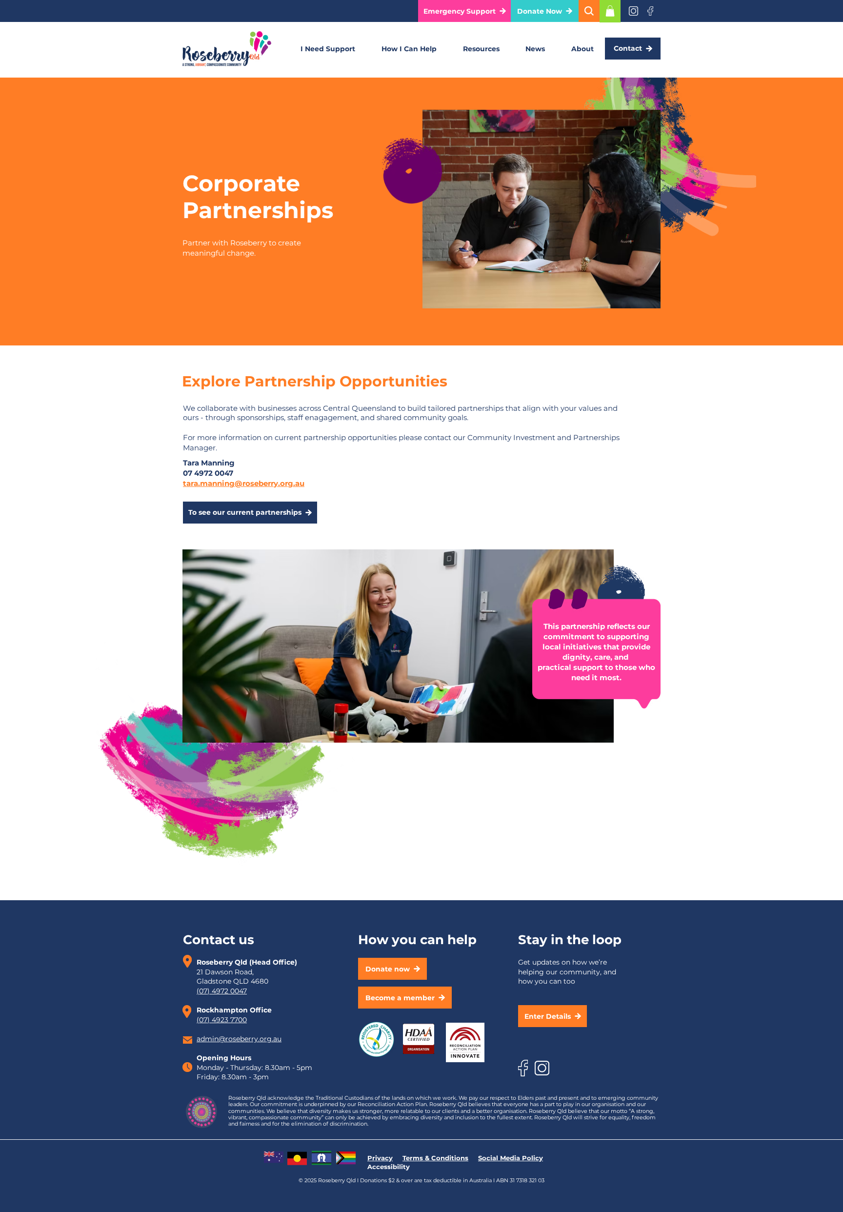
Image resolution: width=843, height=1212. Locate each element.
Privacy (380, 1158)
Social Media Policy (510, 1158)
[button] (464, 11)
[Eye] (633, 11)
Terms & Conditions (435, 1158)
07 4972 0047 (208, 473)
